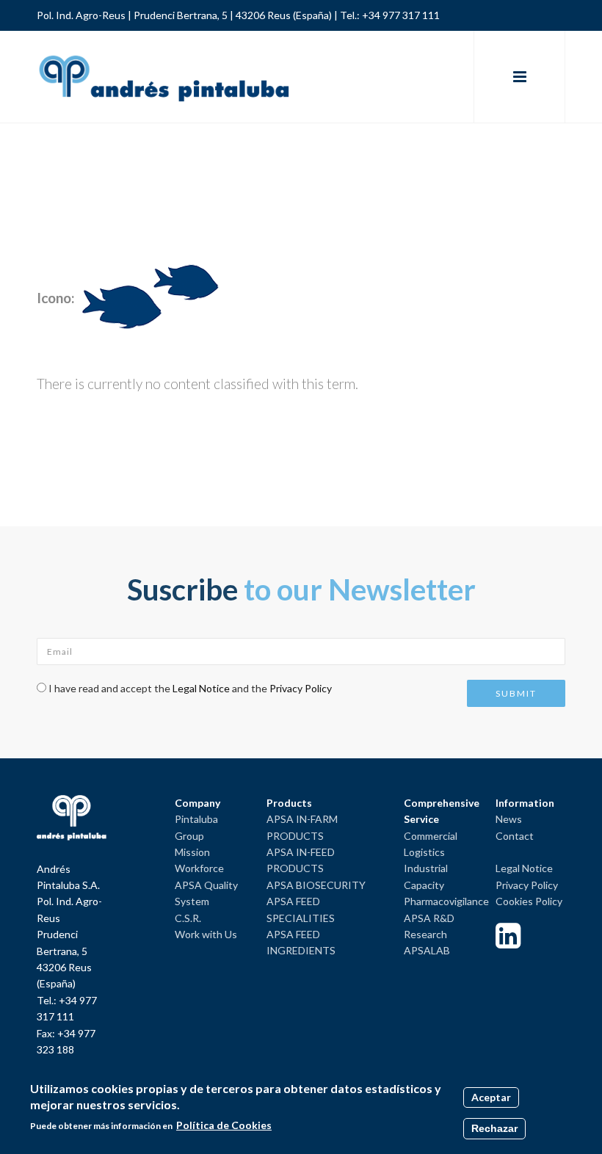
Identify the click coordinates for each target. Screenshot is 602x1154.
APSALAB (427, 950)
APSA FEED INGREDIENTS (301, 942)
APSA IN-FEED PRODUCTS (300, 860)
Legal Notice (201, 688)
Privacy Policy (300, 688)
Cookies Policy (529, 901)
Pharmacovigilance (446, 901)
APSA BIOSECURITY (316, 885)
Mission (192, 852)
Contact (515, 836)
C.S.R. (188, 918)
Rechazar (494, 1128)
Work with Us (206, 934)
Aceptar (491, 1097)
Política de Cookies (224, 1125)
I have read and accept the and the (190, 688)
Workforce (199, 868)
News (509, 819)
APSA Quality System (206, 893)
